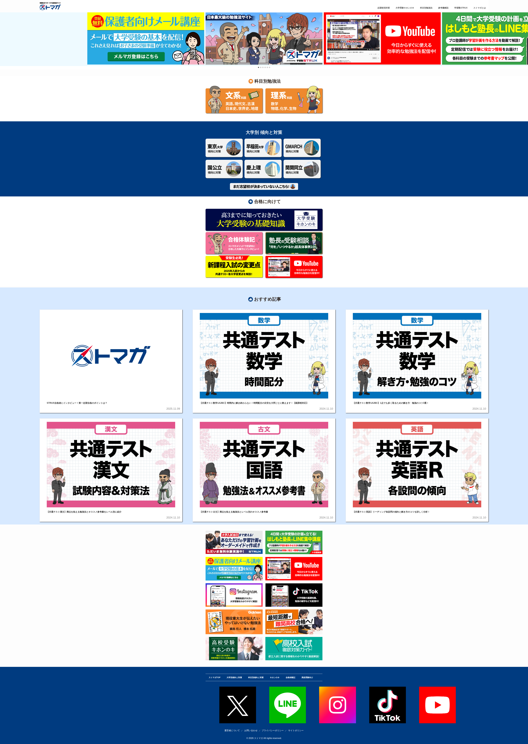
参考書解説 (443, 8)
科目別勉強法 (426, 8)
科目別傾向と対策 (256, 677)
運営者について (232, 730)
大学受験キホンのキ (405, 8)
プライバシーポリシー (273, 730)
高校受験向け (307, 677)
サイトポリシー (296, 730)
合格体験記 (290, 677)
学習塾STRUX (461, 8)
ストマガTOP (214, 677)
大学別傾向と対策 (234, 677)
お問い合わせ (251, 730)
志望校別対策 (383, 8)
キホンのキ (275, 677)
